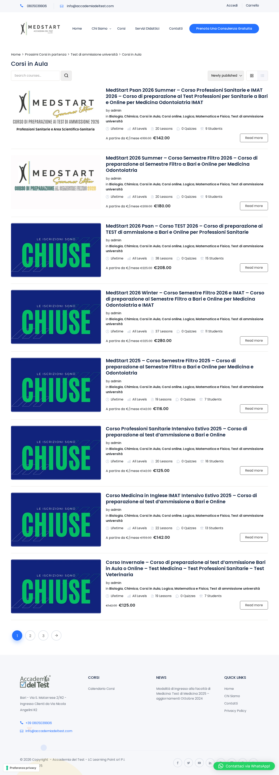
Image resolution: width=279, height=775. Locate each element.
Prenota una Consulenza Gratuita (224, 28)
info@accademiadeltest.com (90, 6)
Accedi (232, 5)
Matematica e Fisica (213, 116)
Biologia (116, 116)
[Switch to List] (262, 76)
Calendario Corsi (101, 688)
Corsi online (172, 116)
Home (77, 28)
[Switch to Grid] (251, 76)
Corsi (121, 28)
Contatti (176, 28)
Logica (188, 116)
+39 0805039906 (38, 723)
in (107, 116)
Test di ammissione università (235, 588)
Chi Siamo (99, 28)
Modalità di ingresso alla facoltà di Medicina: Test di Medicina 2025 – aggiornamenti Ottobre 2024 (183, 693)
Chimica (131, 116)
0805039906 (36, 6)
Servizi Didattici (147, 28)
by (108, 110)
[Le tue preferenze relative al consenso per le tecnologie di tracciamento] (21, 768)
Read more (254, 137)
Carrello (252, 5)
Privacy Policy (235, 710)
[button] (244, 766)
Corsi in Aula (150, 116)
